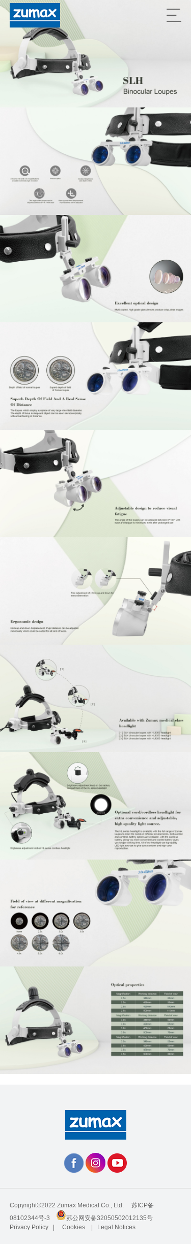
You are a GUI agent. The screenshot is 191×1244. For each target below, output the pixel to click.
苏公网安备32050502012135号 (109, 1218)
